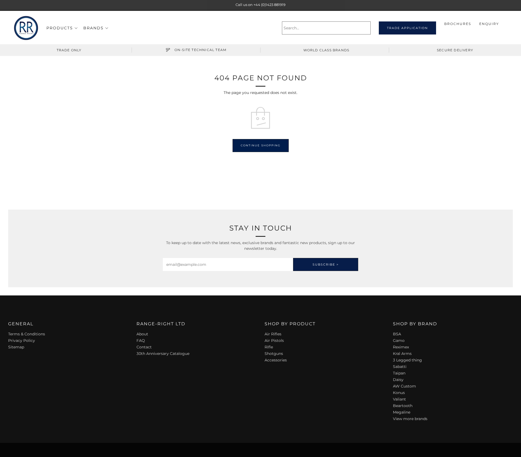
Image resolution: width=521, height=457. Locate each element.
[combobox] (326, 27)
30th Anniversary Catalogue (162, 353)
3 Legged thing (407, 360)
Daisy (398, 379)
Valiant (399, 399)
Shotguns (274, 353)
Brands (93, 28)
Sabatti (399, 366)
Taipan (399, 373)
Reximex (401, 347)
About (142, 334)
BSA (397, 334)
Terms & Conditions (26, 334)
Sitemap (16, 347)
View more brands (410, 418)
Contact (144, 347)
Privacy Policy (21, 340)
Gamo (399, 340)
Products (59, 28)
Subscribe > (326, 264)
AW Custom (404, 386)
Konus (399, 392)
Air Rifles (273, 334)
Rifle (269, 347)
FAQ (140, 340)
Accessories (276, 360)
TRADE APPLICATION (407, 28)
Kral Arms (402, 353)
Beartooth (402, 405)
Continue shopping (261, 145)
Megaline (401, 412)
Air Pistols (274, 340)
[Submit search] (367, 27)
